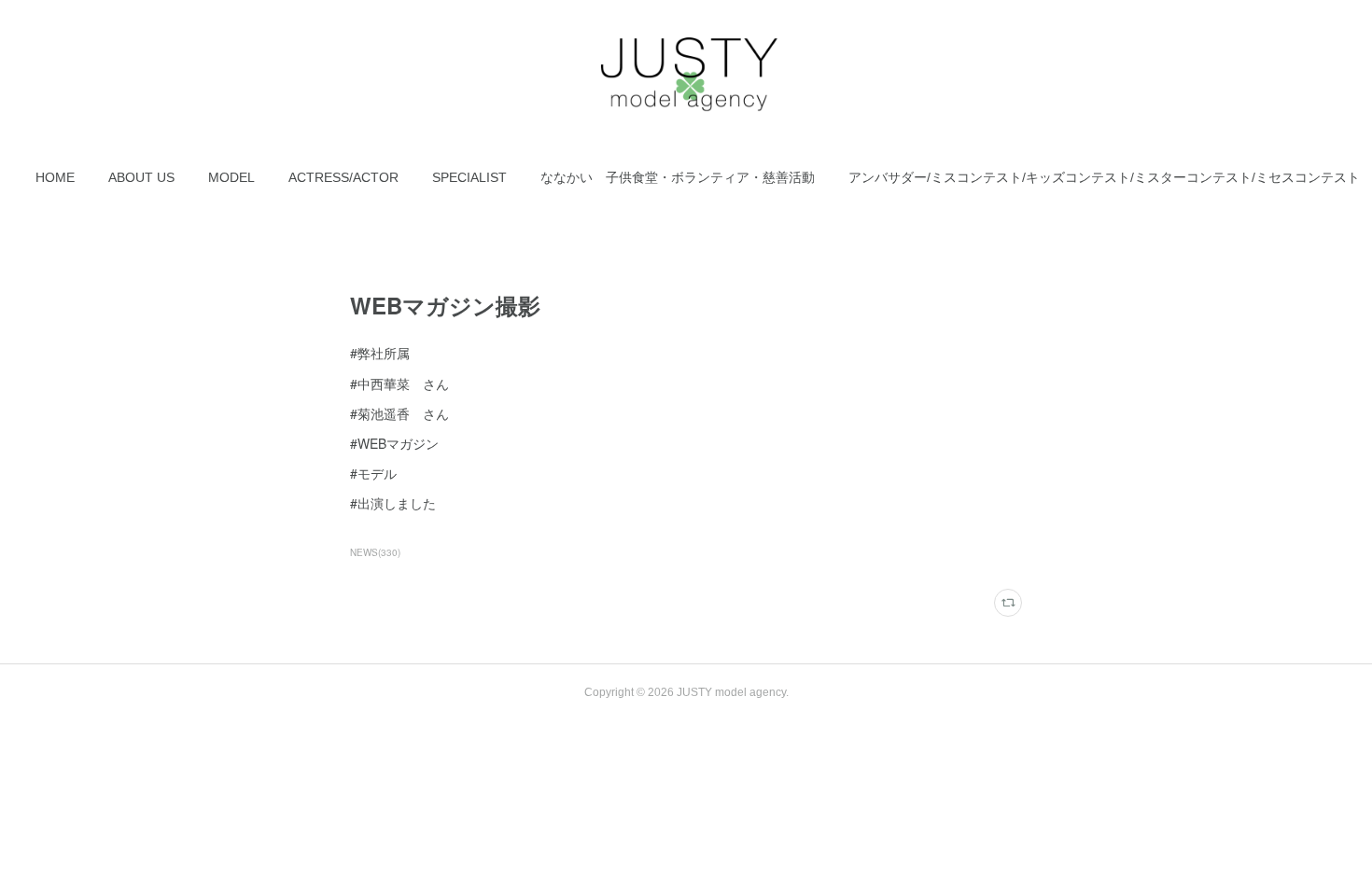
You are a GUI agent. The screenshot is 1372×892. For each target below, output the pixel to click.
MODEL (231, 177)
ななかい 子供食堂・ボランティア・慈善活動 (677, 177)
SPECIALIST (469, 177)
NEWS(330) (375, 552)
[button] (55, 177)
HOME (55, 177)
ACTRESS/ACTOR (343, 177)
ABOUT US (141, 177)
